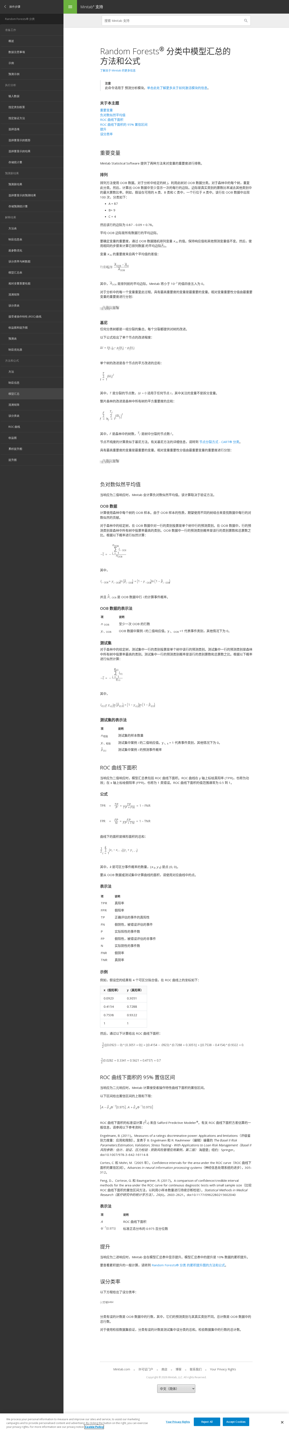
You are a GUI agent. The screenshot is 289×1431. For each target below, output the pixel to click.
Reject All (207, 1421)
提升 (103, 129)
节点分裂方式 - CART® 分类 (219, 442)
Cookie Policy (94, 1427)
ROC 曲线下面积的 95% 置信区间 (123, 124)
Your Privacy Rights (178, 1421)
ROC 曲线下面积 (111, 119)
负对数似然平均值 (112, 115)
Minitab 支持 (91, 6)
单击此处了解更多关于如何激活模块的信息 (177, 88)
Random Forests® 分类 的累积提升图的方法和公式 (188, 1265)
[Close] (282, 1422)
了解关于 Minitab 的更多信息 (118, 70)
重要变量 (106, 110)
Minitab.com (121, 1369)
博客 (179, 1369)
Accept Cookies (236, 1421)
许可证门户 (145, 1369)
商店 (164, 1369)
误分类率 (106, 134)
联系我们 (196, 1369)
